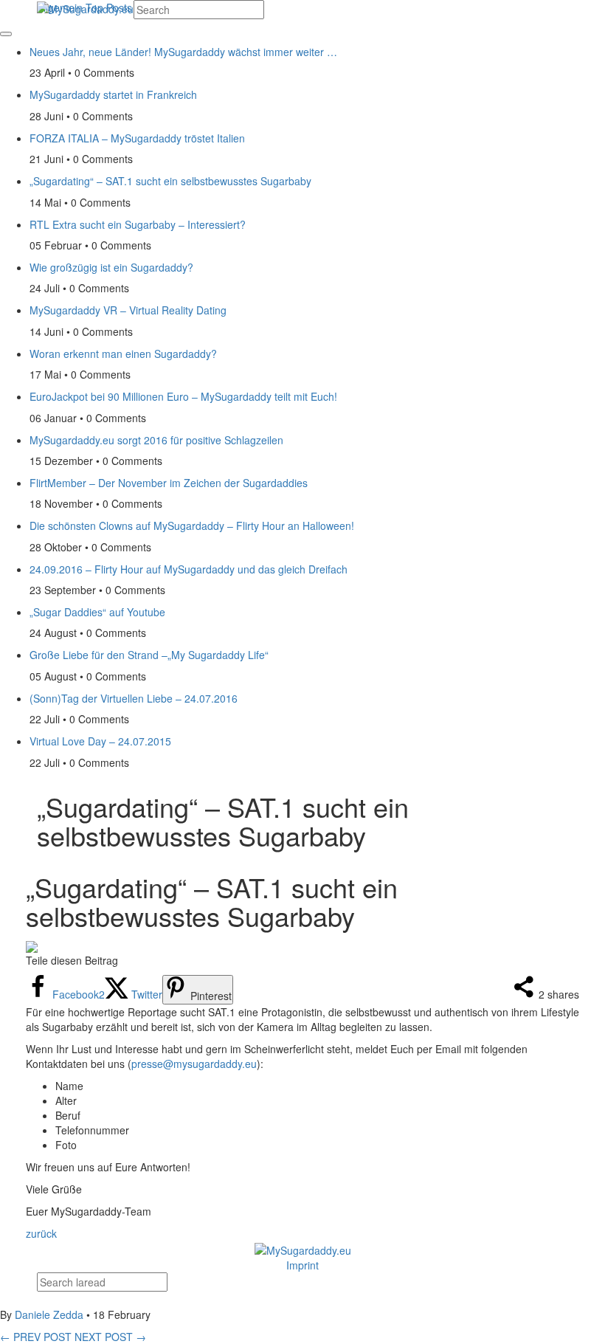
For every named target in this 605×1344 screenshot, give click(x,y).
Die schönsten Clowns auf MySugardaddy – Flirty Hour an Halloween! (192, 525)
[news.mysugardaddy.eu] (303, 1248)
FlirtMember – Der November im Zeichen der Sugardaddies (169, 482)
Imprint (302, 1265)
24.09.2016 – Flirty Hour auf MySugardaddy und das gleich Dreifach (189, 569)
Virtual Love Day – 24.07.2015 (100, 741)
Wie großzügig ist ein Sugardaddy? (111, 267)
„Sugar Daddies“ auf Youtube (97, 611)
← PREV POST (36, 1336)
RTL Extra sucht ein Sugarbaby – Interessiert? (138, 224)
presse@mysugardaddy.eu (194, 1063)
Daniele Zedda (49, 1314)
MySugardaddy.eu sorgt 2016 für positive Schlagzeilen (156, 440)
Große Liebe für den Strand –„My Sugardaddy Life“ (149, 654)
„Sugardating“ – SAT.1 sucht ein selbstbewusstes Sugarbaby (170, 180)
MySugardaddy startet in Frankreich (113, 94)
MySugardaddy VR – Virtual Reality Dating (128, 310)
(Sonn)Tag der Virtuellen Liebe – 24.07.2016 (134, 698)
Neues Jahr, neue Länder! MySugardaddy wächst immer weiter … (183, 51)
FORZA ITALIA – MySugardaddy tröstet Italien (137, 138)
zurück (41, 1233)
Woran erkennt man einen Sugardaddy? (123, 353)
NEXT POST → (110, 1336)
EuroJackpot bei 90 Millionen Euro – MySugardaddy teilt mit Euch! (183, 396)
